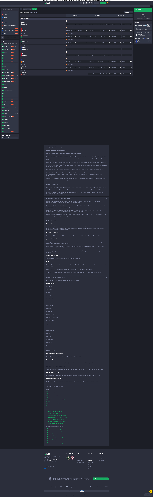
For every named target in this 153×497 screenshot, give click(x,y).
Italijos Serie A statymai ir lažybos (55, 423)
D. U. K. (100, 456)
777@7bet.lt (51, 460)
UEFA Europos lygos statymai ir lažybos (57, 415)
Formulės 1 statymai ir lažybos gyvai (56, 443)
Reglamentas (102, 460)
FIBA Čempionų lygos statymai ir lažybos (57, 399)
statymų (88, 156)
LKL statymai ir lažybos (53, 394)
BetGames (83, 6)
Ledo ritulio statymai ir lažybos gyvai (56, 437)
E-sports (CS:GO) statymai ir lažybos (56, 441)
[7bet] (47, 3)
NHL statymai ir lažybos (53, 439)
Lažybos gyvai (76, 6)
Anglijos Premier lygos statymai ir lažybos (57, 417)
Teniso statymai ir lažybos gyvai (55, 429)
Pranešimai (79, 458)
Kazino (58, 6)
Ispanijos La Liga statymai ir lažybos (56, 419)
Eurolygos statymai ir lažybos (55, 398)
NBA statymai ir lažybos (53, 401)
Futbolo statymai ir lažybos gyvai (55, 411)
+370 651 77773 (55, 459)
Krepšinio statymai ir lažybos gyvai (56, 392)
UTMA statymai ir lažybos (54, 435)
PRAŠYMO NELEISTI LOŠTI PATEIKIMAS (104, 0)
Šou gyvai (88, 6)
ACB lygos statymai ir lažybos (55, 405)
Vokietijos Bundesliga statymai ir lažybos (57, 421)
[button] (81, 3)
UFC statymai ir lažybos (53, 433)
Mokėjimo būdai (102, 458)
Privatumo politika (80, 462)
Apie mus (79, 456)
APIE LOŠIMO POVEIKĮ (93, 0)
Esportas (94, 6)
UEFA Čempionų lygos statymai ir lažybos (57, 413)
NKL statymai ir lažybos (53, 396)
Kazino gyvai (64, 6)
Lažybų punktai (80, 460)
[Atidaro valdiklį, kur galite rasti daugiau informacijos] (148, 494)
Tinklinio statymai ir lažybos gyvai (55, 431)
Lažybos (70, 6)
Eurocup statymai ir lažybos (54, 403)
